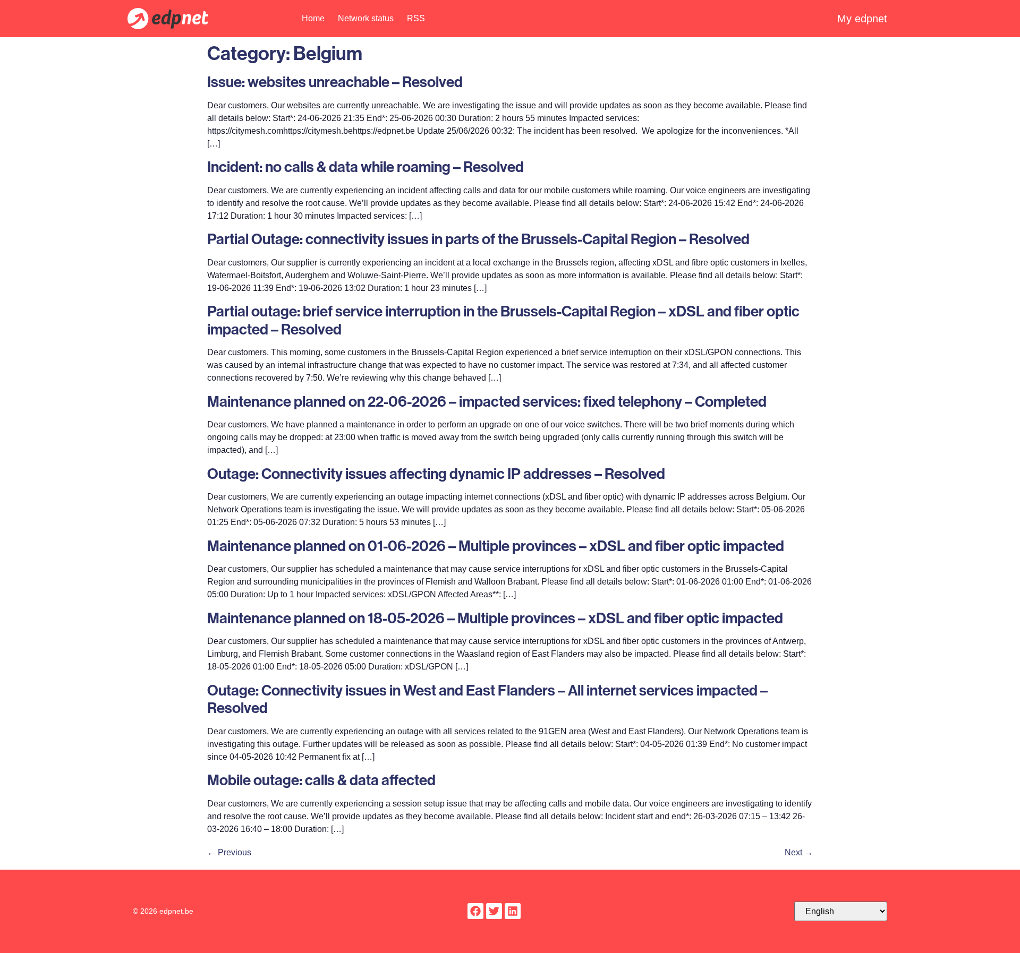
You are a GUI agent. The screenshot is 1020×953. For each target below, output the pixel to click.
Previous (229, 852)
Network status (366, 18)
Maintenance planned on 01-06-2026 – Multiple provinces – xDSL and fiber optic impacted (495, 545)
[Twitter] (494, 911)
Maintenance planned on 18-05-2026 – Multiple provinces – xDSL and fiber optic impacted (495, 617)
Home (313, 18)
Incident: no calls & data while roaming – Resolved (365, 166)
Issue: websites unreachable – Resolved (335, 81)
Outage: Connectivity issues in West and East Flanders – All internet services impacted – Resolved (487, 699)
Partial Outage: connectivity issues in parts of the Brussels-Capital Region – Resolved (478, 238)
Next (799, 852)
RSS (416, 18)
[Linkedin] (513, 911)
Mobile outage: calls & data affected (321, 779)
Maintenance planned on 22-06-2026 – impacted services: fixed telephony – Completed (487, 401)
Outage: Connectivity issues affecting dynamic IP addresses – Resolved (436, 473)
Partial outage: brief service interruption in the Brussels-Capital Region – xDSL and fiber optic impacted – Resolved (503, 320)
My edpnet (862, 18)
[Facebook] (475, 911)
